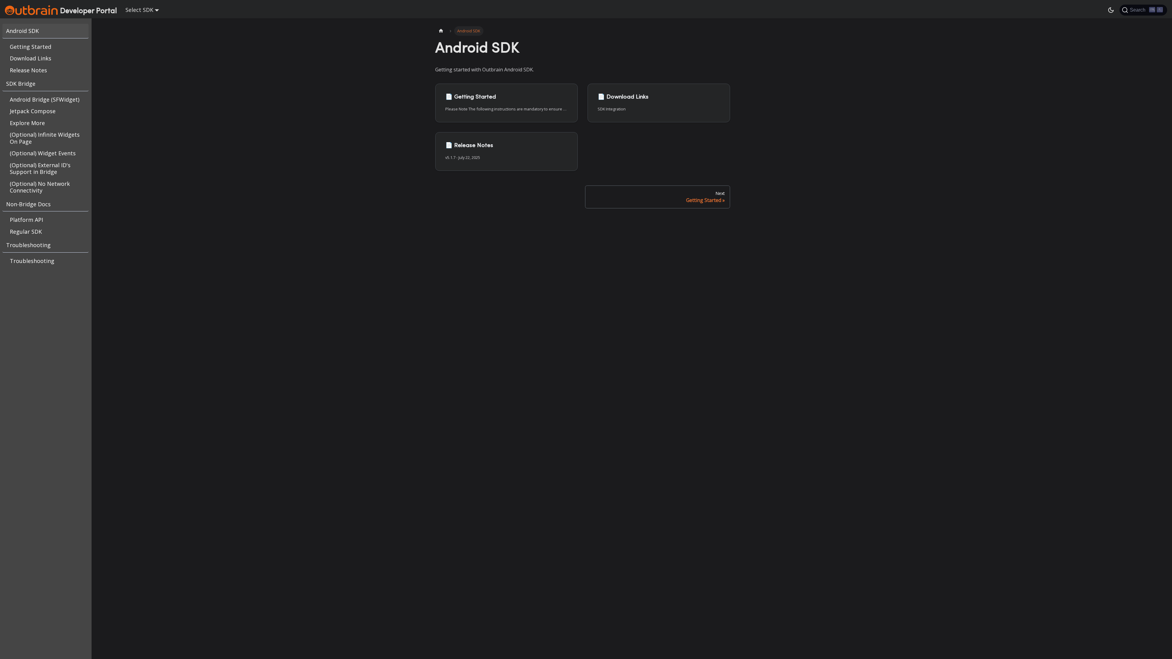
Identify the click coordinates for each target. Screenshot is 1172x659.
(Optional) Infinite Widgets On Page (45, 138)
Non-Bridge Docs (28, 204)
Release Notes (28, 70)
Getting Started (30, 46)
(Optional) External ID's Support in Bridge (40, 168)
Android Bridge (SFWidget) (44, 99)
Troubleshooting (28, 245)
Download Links (30, 58)
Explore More (27, 123)
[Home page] (441, 31)
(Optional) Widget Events (43, 153)
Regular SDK (26, 231)
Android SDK (22, 30)
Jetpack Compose (33, 111)
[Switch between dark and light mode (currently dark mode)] (1111, 10)
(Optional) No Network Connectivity (40, 187)
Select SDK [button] (139, 9)
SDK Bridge (20, 83)
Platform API (26, 219)
